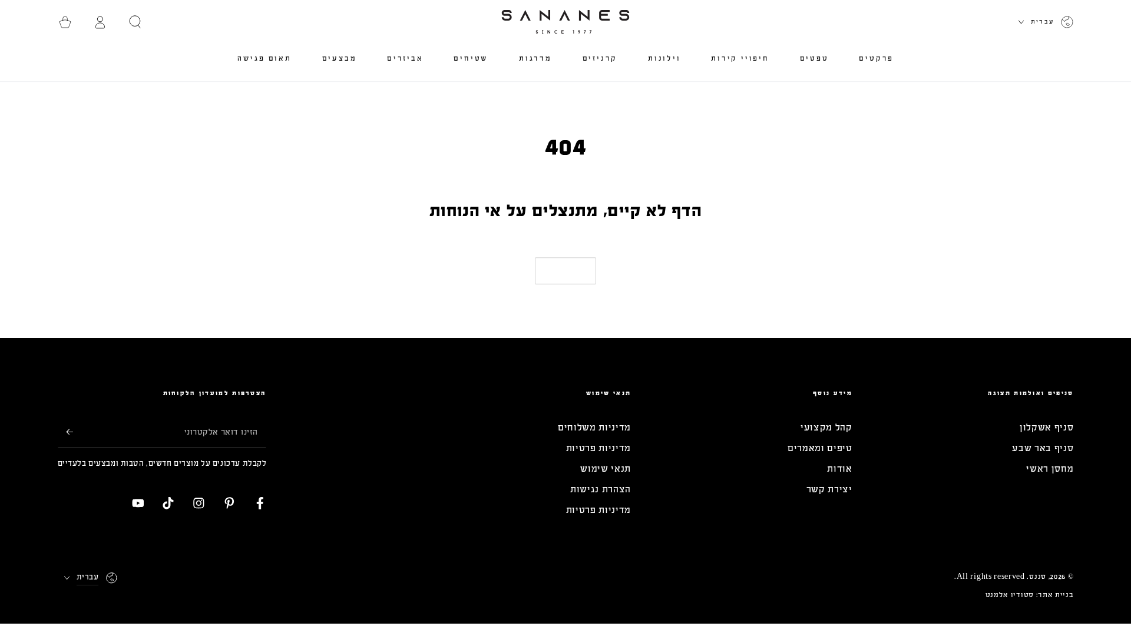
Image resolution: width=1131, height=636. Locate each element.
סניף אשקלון (1047, 427)
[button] (135, 22)
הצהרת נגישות (600, 489)
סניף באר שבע (1042, 447)
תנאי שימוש (605, 468)
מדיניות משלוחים (594, 427)
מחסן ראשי (1049, 468)
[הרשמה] (65, 432)
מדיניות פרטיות (598, 447)
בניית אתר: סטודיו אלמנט (1030, 595)
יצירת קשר (829, 489)
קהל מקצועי (826, 427)
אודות (839, 468)
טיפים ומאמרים (820, 447)
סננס (1037, 576)
